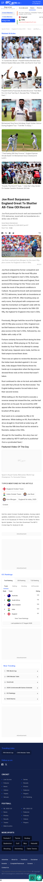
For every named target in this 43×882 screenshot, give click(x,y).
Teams (6, 793)
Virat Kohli (10, 682)
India (13, 609)
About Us (14, 859)
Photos (25, 786)
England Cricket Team (15, 489)
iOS (22, 525)
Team (6, 586)
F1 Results (25, 517)
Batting (14, 586)
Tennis (17, 838)
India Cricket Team (14, 494)
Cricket (5, 505)
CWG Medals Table (13, 676)
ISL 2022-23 (8, 808)
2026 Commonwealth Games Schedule (19, 687)
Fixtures (6, 783)
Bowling (24, 586)
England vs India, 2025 (27, 499)
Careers (30, 863)
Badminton (8, 843)
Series (25, 779)
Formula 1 (7, 838)
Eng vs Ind (8, 7)
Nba (25, 843)
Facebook (12, 519)
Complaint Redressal (17, 863)
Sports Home (5, 29)
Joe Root (30, 494)
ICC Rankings (11, 693)
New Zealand (16, 605)
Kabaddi (34, 843)
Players (25, 793)
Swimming (18, 849)
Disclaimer (34, 859)
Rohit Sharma (11, 699)
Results (25, 783)
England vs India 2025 (18, 29)
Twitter (30, 519)
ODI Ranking (21, 580)
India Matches (7, 17)
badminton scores (14, 517)
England (14, 614)
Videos (6, 790)
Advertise (5, 859)
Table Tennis (32, 849)
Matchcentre (8, 826)
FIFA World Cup (12, 671)
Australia (15, 595)
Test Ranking (8, 580)
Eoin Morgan (11, 499)
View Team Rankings (21, 618)
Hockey (27, 838)
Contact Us (5, 867)
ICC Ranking (27, 797)
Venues (6, 797)
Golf (17, 843)
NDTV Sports (34, 517)
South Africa (16, 600)
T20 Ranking (35, 580)
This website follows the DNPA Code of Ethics (17, 871)
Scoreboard (23, 8)
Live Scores (8, 779)
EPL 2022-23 (27, 808)
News (32, 8)
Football (20, 514)
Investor (4, 863)
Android (15, 525)
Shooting (7, 849)
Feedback (24, 859)
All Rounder (35, 586)
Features (26, 790)
